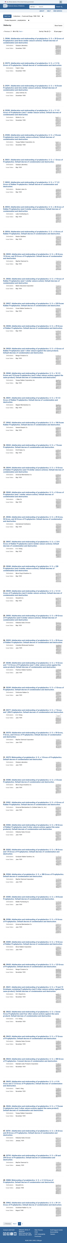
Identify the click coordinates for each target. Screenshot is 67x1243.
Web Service (57, 11)
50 (57, 31)
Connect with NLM (8, 1230)
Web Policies (39, 1230)
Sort (44, 31)
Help (49, 11)
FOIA (36, 1232)
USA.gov (39, 1240)
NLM (26, 1240)
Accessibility (54, 1232)
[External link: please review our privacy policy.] (4, 1234)
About (42, 11)
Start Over (7, 16)
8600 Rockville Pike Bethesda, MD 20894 (25, 1234)
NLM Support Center (56, 1230)
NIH (30, 1240)
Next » (21, 31)
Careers (52, 1234)
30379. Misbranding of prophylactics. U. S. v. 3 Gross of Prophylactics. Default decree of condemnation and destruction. (32, 758)
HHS (34, 1240)
